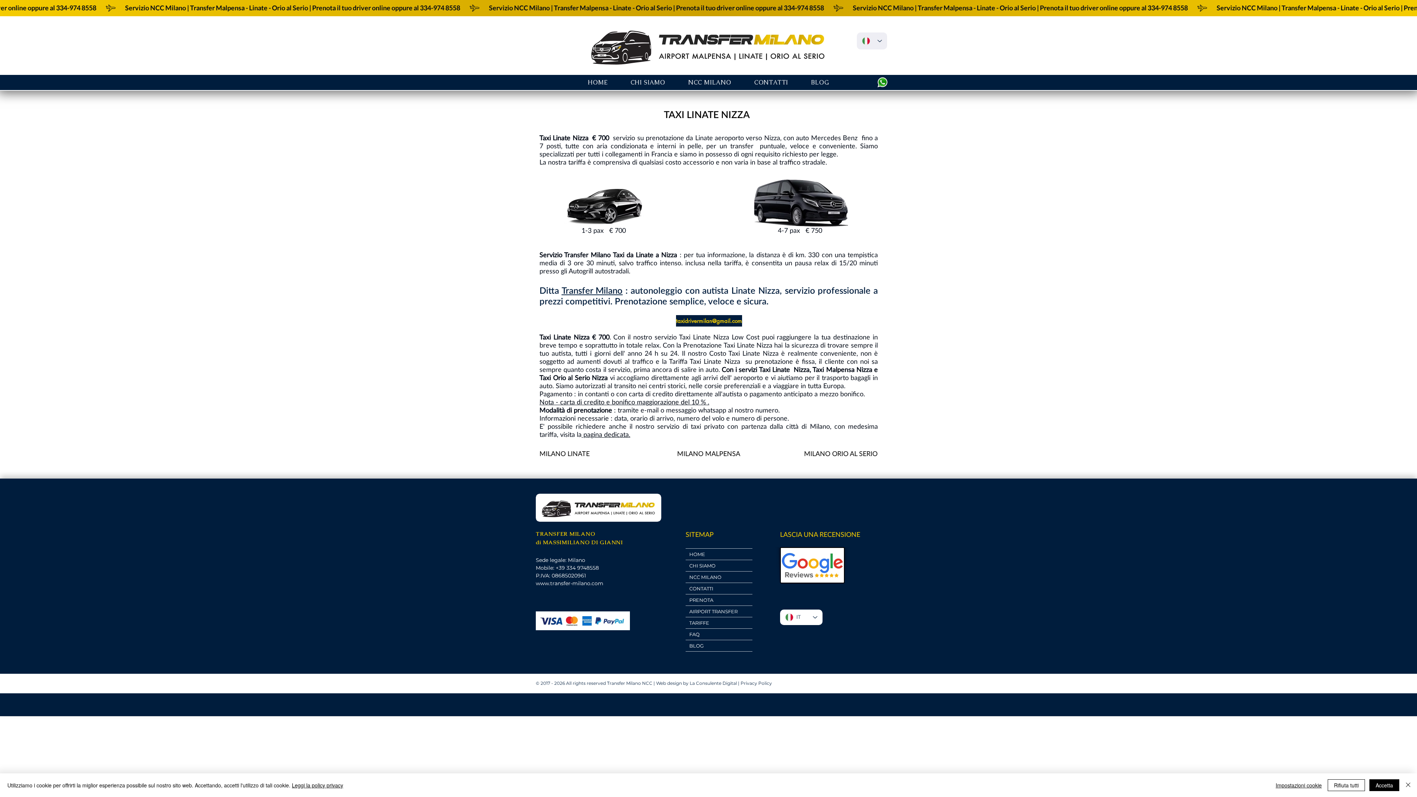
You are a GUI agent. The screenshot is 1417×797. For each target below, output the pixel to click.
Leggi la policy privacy (317, 785)
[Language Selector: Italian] (872, 40)
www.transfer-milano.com (569, 583)
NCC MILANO (705, 577)
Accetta (1384, 785)
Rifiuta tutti (1346, 785)
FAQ (694, 634)
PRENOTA (701, 600)
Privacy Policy (756, 683)
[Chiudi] (1408, 785)
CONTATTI (701, 588)
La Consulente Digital (713, 683)
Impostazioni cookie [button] (1299, 785)
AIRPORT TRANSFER (713, 611)
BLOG (696, 646)
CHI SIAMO (702, 566)
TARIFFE (699, 623)
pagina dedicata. (606, 434)
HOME (697, 554)
